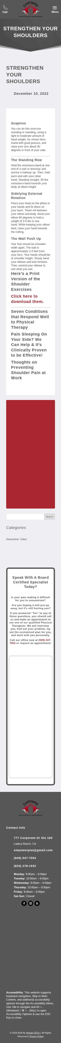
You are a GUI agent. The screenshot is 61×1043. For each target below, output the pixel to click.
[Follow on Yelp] (37, 903)
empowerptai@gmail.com (33, 850)
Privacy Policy (36, 1036)
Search (49, 516)
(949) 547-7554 (25, 858)
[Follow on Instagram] (30, 903)
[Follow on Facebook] (24, 903)
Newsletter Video (16, 539)
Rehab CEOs (33, 1032)
